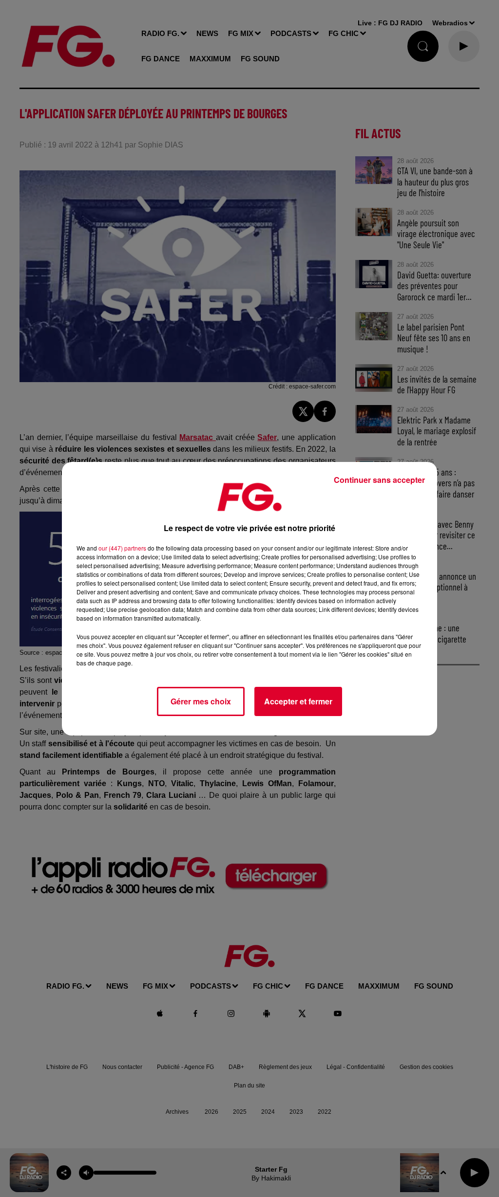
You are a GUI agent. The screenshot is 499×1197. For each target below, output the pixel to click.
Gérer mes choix (201, 701)
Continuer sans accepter (379, 479)
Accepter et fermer (298, 701)
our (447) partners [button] (122, 548)
